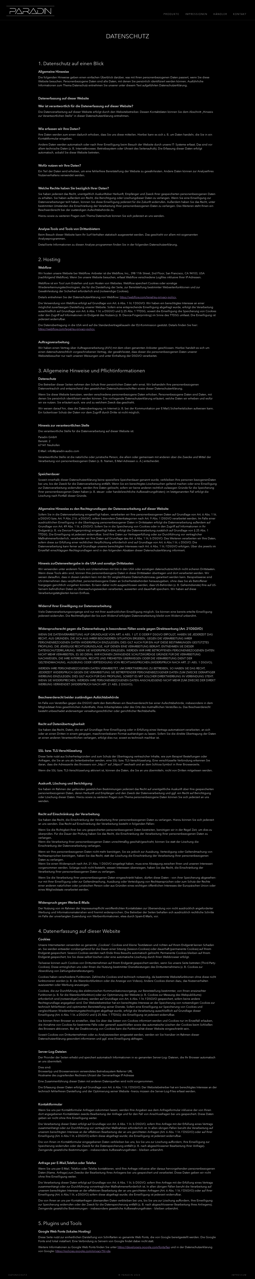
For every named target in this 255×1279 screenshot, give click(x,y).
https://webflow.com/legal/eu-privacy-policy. (148, 297)
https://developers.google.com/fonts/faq (144, 1247)
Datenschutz (17, 1275)
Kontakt (240, 14)
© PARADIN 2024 (129, 1275)
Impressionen (196, 14)
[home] (30, 11)
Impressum (239, 1275)
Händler (220, 14)
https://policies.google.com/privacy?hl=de (82, 1251)
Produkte (171, 14)
